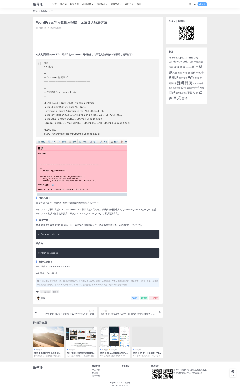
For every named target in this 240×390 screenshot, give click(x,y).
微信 (193, 72)
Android (173, 57)
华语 (182, 67)
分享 (136, 298)
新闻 (180, 82)
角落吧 (127, 383)
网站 (172, 92)
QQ (196, 58)
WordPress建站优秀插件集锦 (80, 354)
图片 (195, 67)
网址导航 (96, 375)
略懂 (43, 298)
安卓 (180, 72)
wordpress (45, 292)
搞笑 (185, 78)
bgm (184, 58)
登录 (203, 4)
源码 (170, 88)
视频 (189, 92)
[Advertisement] (86, 40)
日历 (188, 82)
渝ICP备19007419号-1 (120, 385)
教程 (191, 77)
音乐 (177, 98)
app (179, 57)
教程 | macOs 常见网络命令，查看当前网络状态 (46, 354)
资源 (195, 92)
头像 (175, 73)
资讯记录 (129, 4)
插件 (181, 78)
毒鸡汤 (200, 83)
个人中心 (96, 369)
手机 (198, 72)
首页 (54, 4)
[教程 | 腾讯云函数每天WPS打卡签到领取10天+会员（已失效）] (114, 337)
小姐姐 (186, 72)
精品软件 (101, 4)
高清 (185, 98)
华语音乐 (189, 67)
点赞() (155, 298)
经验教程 (74, 4)
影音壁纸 (115, 4)
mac (192, 57)
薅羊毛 (179, 93)
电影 (175, 88)
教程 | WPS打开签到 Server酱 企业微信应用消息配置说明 (147, 354)
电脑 (179, 88)
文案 (197, 77)
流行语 (63, 4)
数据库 (55, 292)
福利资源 (86, 4)
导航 (139, 4)
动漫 (176, 67)
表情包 (184, 93)
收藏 (145, 298)
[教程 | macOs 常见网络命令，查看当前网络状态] (48, 337)
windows (174, 61)
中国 (196, 62)
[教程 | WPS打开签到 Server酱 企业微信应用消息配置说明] (147, 337)
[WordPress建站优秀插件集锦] (81, 337)
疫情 (183, 87)
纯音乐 (195, 87)
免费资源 (105, 349)
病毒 (189, 87)
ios (187, 58)
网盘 (202, 87)
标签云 (95, 372)
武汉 (194, 83)
